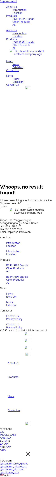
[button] (28, 475)
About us (11, 6)
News (9, 61)
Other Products (21, 21)
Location (17, 12)
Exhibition (17, 67)
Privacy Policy (14, 319)
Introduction (19, 9)
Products (11, 15)
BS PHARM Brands (23, 18)
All (13, 24)
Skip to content (8, 1)
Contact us (12, 70)
